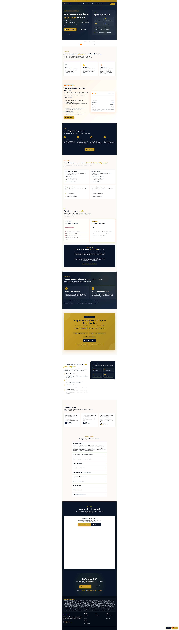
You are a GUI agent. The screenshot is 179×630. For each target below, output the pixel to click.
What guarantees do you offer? (78, 463)
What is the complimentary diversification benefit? (82, 472)
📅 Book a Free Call (82, 29)
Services (88, 3)
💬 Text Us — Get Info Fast (70, 29)
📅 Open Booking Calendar (84, 524)
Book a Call (100, 590)
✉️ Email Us (96, 586)
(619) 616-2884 (82, 590)
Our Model (92, 3)
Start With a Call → (89, 149)
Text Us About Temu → (69, 117)
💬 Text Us (168, 627)
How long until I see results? (78, 485)
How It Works (83, 3)
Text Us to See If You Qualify (89, 340)
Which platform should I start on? (79, 467)
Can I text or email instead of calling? (79, 494)
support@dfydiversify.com (91, 590)
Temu (78, 3)
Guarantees (98, 3)
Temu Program (86, 615)
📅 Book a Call (174, 627)
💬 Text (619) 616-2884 (85, 586)
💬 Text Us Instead (96, 524)
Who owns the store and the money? (79, 481)
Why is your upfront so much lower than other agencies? (83, 454)
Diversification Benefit (87, 623)
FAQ (101, 3)
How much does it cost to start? (78, 443)
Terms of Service (97, 616)
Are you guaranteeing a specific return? (80, 476)
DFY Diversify (67, 3)
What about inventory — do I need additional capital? (82, 459)
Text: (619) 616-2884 (67, 621)
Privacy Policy (97, 615)
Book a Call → (112, 3)
